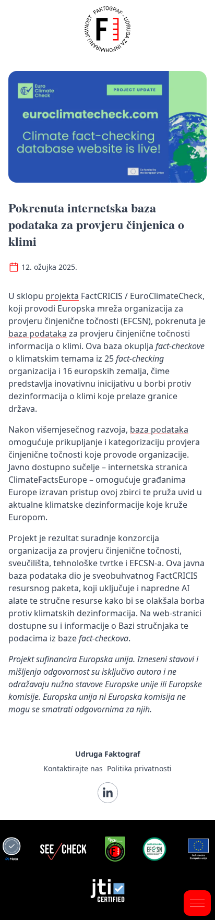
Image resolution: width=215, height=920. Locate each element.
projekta (62, 296)
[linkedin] (108, 792)
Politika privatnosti (139, 768)
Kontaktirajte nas (73, 768)
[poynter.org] (115, 849)
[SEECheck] (63, 849)
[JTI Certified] (108, 890)
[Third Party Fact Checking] (11, 849)
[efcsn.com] (154, 849)
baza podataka (37, 333)
